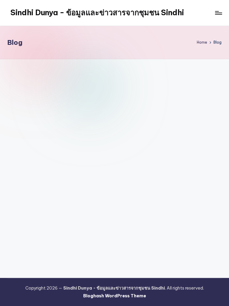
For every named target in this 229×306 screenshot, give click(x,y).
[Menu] (218, 13)
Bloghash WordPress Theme (114, 296)
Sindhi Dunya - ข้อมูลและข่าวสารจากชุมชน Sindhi (97, 12)
